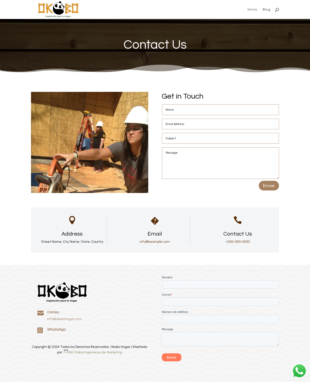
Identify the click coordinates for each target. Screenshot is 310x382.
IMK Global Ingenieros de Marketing (95, 352)
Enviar (269, 185)
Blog (267, 9)
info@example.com (155, 242)
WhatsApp (56, 329)
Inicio (252, 9)
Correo (53, 312)
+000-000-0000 (238, 242)
